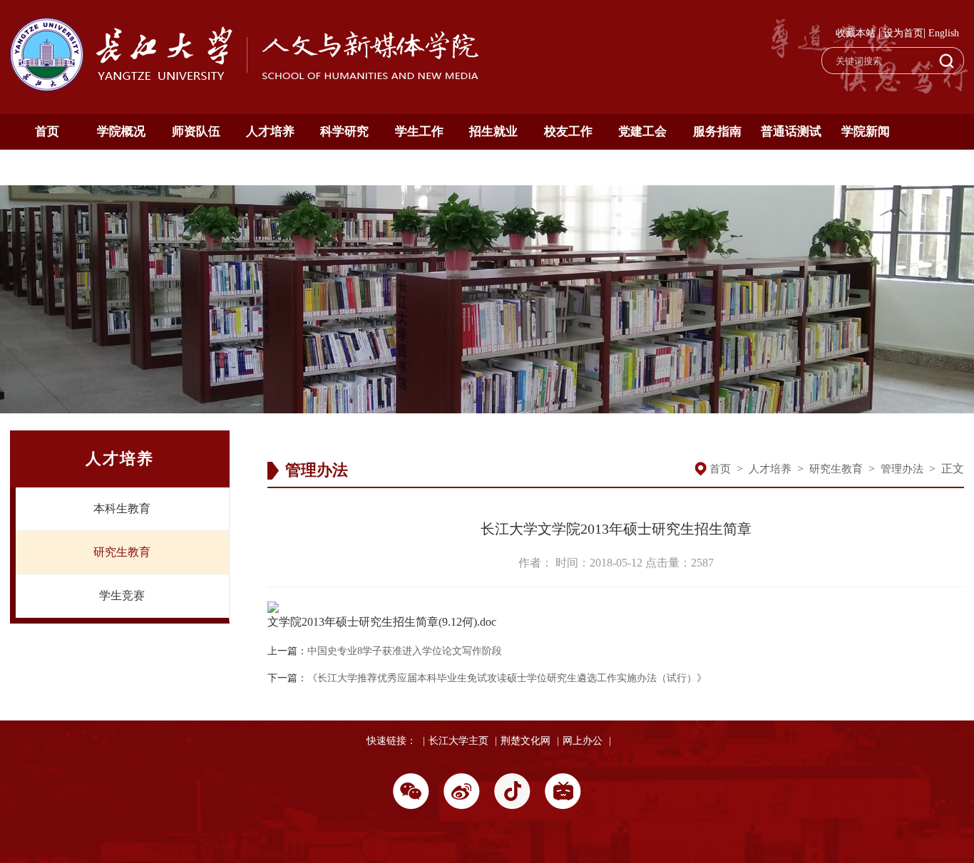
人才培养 (270, 131)
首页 (47, 131)
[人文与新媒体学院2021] (246, 87)
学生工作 (419, 131)
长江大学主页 (458, 740)
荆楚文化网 (525, 740)
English (943, 33)
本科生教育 (121, 508)
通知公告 (47, 167)
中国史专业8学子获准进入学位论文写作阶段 (404, 651)
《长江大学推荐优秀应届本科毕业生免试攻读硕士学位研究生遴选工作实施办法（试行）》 (507, 678)
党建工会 (642, 131)
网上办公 (583, 740)
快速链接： (391, 740)
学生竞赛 (122, 595)
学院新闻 (865, 131)
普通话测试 (791, 131)
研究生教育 (121, 552)
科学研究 (344, 131)
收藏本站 (856, 33)
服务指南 (717, 131)
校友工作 (568, 131)
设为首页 (903, 33)
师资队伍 (196, 131)
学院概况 (121, 131)
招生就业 (493, 131)
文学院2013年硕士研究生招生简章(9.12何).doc (381, 622)
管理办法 (902, 469)
